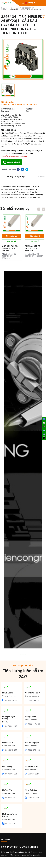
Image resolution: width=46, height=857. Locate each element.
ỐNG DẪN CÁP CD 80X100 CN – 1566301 (32, 248)
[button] (20, 654)
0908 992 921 (11, 774)
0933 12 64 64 (34, 724)
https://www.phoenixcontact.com (14, 156)
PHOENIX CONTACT (27, 8)
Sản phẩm (14, 8)
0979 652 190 (11, 726)
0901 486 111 (33, 798)
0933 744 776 (34, 700)
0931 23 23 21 (33, 774)
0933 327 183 (10, 824)
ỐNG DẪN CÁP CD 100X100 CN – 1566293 (10, 248)
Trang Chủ (4, 8)
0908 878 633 (11, 700)
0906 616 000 (11, 750)
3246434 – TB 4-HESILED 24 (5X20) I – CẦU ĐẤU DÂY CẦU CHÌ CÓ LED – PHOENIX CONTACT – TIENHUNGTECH (22, 10)
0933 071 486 (34, 750)
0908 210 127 (10, 798)
